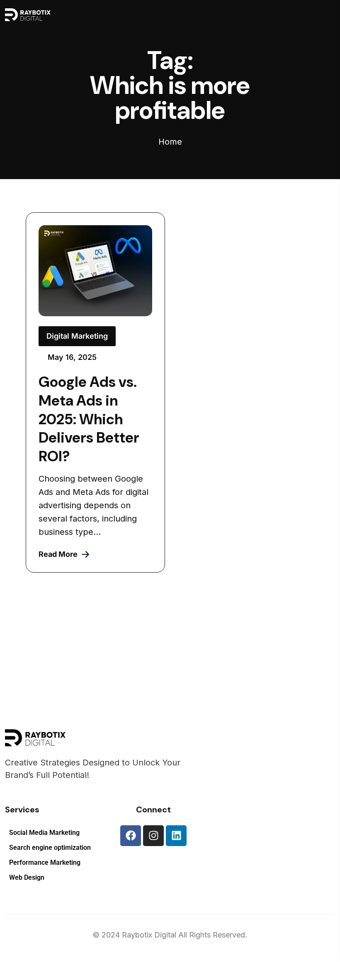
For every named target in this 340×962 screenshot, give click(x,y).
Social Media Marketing (44, 832)
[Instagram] (153, 835)
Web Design (26, 877)
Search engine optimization (50, 847)
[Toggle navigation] (212, 14)
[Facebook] (130, 835)
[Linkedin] (176, 835)
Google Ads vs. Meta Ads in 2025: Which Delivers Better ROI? (89, 419)
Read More (58, 554)
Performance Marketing (44, 862)
